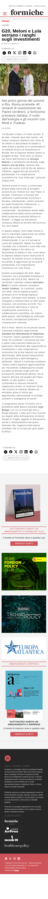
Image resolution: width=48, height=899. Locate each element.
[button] (5, 13)
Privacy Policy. (21, 868)
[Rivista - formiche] (24, 822)
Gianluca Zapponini (11, 44)
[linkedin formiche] (19, 858)
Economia (6, 25)
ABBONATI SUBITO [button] (24, 543)
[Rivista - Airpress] (24, 829)
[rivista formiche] (24, 695)
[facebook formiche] (6, 858)
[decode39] (24, 838)
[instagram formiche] (14, 858)
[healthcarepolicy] (24, 846)
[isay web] (16, 870)
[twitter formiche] (10, 858)
